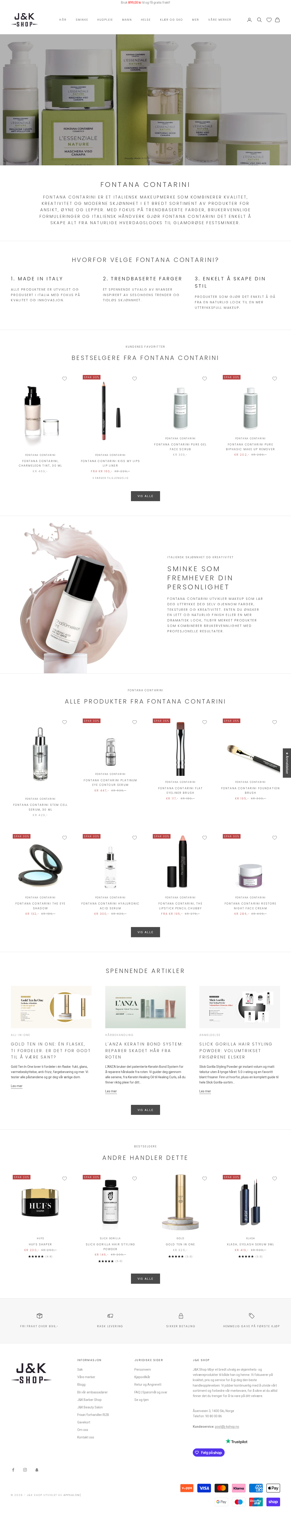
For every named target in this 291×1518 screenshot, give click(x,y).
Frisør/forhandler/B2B (93, 1415)
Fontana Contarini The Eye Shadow (40, 906)
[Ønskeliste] (269, 20)
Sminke (82, 20)
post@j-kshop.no (227, 1426)
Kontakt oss (85, 1437)
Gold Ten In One (180, 1244)
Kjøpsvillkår (142, 1377)
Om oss (82, 1430)
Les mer (17, 1086)
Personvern (142, 1369)
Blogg (81, 1384)
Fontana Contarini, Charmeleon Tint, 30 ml (40, 463)
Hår (62, 20)
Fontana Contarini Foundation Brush (250, 790)
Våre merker (220, 20)
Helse (146, 20)
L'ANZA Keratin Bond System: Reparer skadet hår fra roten (144, 1050)
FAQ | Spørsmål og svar (150, 1392)
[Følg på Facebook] (13, 1470)
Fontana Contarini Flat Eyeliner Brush (180, 790)
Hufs (40, 1238)
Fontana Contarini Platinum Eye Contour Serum (110, 782)
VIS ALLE (146, 496)
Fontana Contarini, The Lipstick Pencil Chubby (180, 906)
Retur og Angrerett (147, 1384)
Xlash (250, 1238)
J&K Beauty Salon (90, 1407)
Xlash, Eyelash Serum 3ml (250, 1244)
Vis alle (146, 1110)
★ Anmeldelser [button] (287, 763)
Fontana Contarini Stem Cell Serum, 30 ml (40, 807)
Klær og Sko (171, 20)
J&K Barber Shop (89, 1400)
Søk (80, 1369)
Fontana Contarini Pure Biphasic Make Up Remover (250, 446)
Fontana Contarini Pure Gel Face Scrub (180, 446)
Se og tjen (141, 1400)
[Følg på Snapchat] (37, 1470)
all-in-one (20, 1035)
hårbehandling (119, 1035)
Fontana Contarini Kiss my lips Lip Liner (110, 463)
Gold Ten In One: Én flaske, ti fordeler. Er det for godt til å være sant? (51, 1050)
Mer (195, 20)
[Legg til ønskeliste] (64, 378)
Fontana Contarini (40, 455)
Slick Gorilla (110, 1238)
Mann (127, 20)
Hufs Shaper (40, 1244)
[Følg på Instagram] (25, 1470)
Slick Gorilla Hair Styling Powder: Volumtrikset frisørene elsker (236, 1050)
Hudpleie (105, 20)
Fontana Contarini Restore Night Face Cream (251, 906)
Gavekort (83, 1422)
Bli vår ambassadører (92, 1392)
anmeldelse (210, 1035)
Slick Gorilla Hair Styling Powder (110, 1246)
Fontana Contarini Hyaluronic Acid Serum (110, 906)
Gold (180, 1238)
